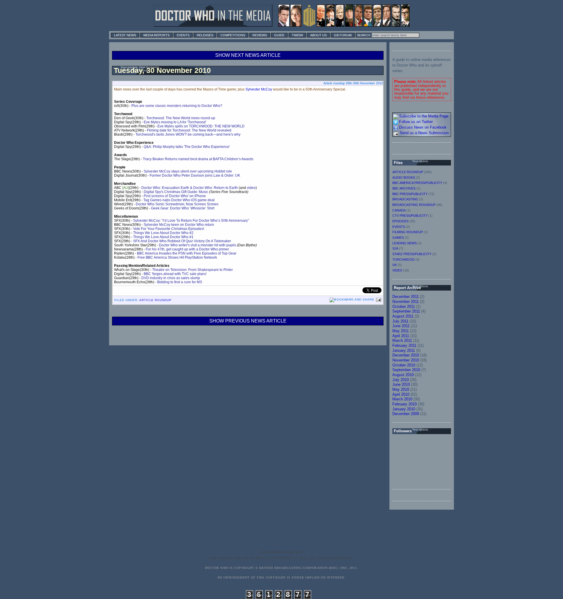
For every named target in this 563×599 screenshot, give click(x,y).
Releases (205, 35)
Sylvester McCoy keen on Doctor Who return (179, 225)
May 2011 (400, 331)
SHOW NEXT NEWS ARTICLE (248, 55)
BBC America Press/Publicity (417, 183)
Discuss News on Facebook (422, 127)
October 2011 (403, 306)
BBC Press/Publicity (410, 194)
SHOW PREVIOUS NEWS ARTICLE (247, 320)
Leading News (404, 243)
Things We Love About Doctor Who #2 (163, 233)
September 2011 (406, 311)
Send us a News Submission (423, 133)
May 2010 (400, 389)
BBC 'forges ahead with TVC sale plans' (175, 274)
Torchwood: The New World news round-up (180, 118)
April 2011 (400, 336)
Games (398, 237)
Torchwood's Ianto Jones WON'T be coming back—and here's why (187, 134)
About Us (318, 35)
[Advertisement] (291, 534)
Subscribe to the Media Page (423, 116)
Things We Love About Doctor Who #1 (163, 237)
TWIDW (297, 35)
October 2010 (403, 365)
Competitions (233, 35)
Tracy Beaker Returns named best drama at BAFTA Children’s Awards (198, 159)
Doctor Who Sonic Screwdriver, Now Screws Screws (177, 204)
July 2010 (400, 380)
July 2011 (400, 321)
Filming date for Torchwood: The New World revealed (189, 130)
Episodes (400, 221)
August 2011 (402, 316)
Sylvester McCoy (258, 89)
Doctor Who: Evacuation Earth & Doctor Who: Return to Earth (189, 188)
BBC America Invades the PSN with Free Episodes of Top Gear (186, 253)
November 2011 (405, 301)
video (251, 188)
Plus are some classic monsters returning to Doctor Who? (176, 106)
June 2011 (401, 326)
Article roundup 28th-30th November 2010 (353, 83)
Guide (279, 35)
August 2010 (403, 375)
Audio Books (403, 177)
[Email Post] (377, 299)
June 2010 (401, 384)
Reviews (259, 35)
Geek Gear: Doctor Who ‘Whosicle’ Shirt (182, 208)
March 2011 (402, 340)
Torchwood (403, 259)
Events (183, 35)
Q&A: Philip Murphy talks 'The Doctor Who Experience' (187, 147)
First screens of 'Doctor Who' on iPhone (175, 196)
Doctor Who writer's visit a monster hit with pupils (197, 245)
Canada (399, 210)
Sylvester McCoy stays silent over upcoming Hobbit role (188, 171)
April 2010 (400, 394)
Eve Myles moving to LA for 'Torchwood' (175, 122)
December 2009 (405, 414)
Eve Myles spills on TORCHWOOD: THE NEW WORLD (201, 126)
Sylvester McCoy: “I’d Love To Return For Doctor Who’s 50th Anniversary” (191, 221)
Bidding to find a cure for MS (179, 282)
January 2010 (403, 409)
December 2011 (405, 296)
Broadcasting (405, 199)
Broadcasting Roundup (413, 205)
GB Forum (343, 35)
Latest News (125, 35)
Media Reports (156, 35)
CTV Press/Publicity (410, 215)
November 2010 (405, 360)
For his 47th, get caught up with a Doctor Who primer (187, 249)
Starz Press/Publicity (411, 254)
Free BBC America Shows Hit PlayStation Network (177, 257)
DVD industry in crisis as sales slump (170, 278)
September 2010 (406, 370)
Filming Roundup (407, 232)
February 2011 (404, 345)
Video (397, 270)
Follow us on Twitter (415, 122)
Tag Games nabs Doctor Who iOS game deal (179, 200)
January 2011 (403, 350)
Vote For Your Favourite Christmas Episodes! (168, 229)
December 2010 (405, 355)
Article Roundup (155, 300)
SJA (395, 248)
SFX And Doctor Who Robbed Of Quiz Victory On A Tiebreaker (182, 241)
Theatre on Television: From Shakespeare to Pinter (192, 270)
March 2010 (402, 399)
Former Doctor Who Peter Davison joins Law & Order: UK (195, 175)
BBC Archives (404, 188)
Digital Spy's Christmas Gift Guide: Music (176, 192)
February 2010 (404, 404)
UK (394, 265)
